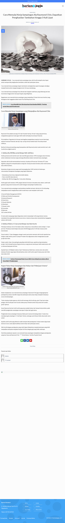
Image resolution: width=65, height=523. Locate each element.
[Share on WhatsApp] (21, 340)
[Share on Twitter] (27, 340)
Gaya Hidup (32, 12)
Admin (32, 23)
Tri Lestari (8, 360)
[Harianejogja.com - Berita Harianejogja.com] (32, 6)
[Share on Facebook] (24, 340)
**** (21, 335)
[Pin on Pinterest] (30, 340)
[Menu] (63, 6)
